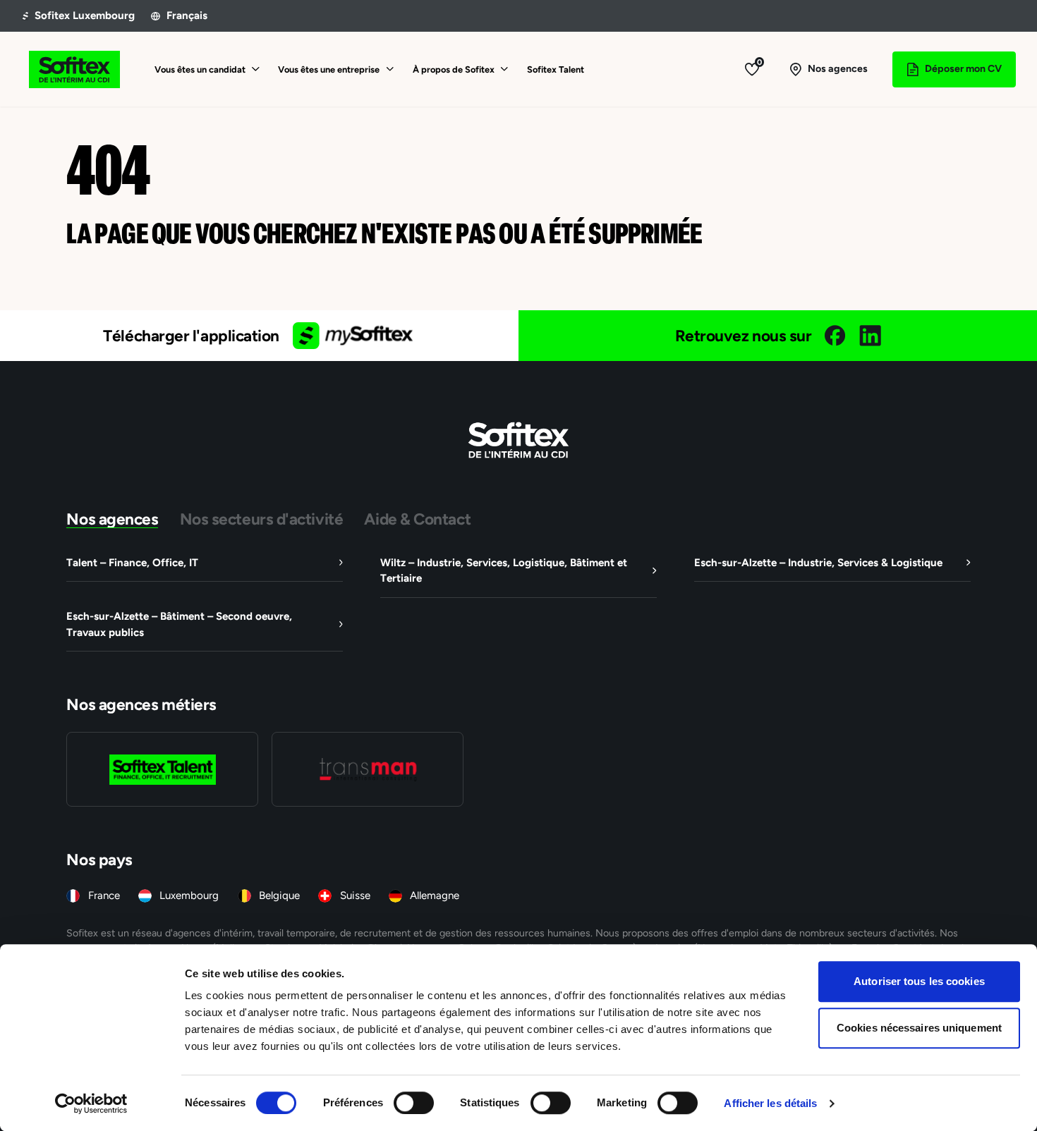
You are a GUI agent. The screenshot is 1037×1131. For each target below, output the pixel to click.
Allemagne (434, 895)
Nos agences (112, 518)
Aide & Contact (417, 518)
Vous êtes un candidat (199, 69)
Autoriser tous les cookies (919, 981)
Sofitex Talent (555, 69)
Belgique (279, 895)
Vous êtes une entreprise (329, 69)
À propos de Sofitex (454, 69)
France (104, 895)
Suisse (355, 895)
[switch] (414, 1103)
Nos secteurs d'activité (262, 518)
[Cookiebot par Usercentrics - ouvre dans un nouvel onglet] (91, 1103)
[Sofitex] (74, 69)
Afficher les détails (770, 1103)
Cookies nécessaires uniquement (919, 1028)
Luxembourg (189, 895)
